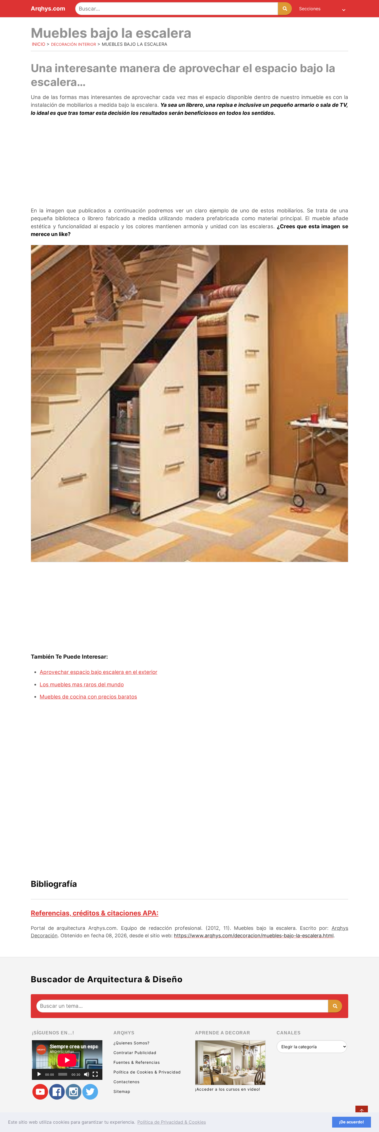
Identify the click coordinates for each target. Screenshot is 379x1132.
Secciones (309, 8)
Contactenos (126, 1081)
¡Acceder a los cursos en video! (227, 1089)
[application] (67, 1060)
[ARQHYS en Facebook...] (57, 1092)
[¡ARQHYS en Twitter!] (90, 1092)
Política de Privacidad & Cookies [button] (171, 1122)
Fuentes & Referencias (136, 1062)
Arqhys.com (48, 9)
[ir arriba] (361, 1112)
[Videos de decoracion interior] (40, 1092)
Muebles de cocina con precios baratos (88, 697)
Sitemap (121, 1091)
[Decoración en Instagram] (73, 1092)
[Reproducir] (39, 1074)
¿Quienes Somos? (131, 1042)
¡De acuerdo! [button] (351, 1122)
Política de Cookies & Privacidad (147, 1072)
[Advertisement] (189, 162)
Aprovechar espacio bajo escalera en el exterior (98, 672)
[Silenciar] (86, 1074)
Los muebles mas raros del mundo (82, 684)
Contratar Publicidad (134, 1052)
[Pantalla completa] (95, 1074)
